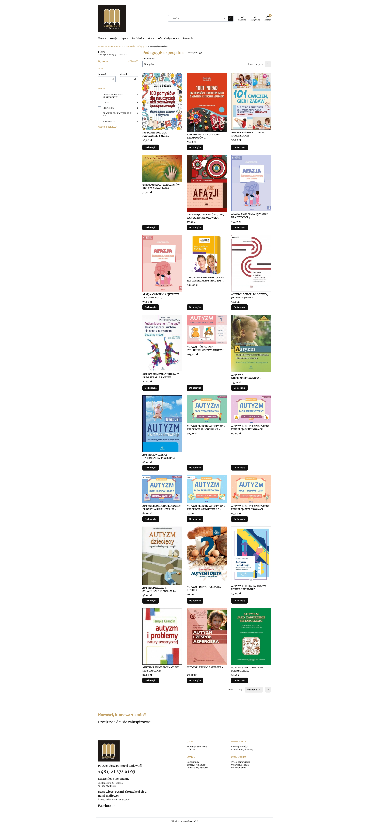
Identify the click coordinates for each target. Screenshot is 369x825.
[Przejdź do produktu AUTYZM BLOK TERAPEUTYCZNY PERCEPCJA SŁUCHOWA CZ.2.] (251, 409)
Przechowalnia (238, 767)
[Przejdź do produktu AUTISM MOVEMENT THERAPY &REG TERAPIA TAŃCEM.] (162, 343)
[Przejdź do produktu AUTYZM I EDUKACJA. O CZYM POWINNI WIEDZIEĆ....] (251, 555)
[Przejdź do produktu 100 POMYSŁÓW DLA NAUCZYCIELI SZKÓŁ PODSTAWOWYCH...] (162, 101)
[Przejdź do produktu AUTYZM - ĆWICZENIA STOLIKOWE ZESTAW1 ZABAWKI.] (207, 329)
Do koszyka (151, 147)
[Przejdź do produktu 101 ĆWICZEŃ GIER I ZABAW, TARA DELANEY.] (251, 101)
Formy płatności (239, 746)
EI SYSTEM (108, 108)
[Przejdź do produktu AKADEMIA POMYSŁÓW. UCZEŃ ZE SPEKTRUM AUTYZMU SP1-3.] (207, 255)
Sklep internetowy (183, 821)
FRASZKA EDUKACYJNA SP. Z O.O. (117, 114)
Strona (251, 64)
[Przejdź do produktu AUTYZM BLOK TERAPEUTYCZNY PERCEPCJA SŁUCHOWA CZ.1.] (207, 409)
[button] (230, 18)
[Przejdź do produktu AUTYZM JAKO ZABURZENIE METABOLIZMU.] (251, 636)
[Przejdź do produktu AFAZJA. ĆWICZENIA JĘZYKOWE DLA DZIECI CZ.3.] (251, 183)
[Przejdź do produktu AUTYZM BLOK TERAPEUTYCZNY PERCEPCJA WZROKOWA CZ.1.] (207, 489)
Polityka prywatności (197, 767)
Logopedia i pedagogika (136, 46)
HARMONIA (109, 121)
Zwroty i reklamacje (197, 765)
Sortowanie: (148, 58)
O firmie (191, 749)
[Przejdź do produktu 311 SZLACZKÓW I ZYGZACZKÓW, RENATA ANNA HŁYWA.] (162, 168)
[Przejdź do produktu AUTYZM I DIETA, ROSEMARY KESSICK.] (207, 555)
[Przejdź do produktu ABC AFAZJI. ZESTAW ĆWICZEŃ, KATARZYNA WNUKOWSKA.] (207, 183)
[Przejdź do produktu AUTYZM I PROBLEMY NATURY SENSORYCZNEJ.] (162, 636)
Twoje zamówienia (240, 762)
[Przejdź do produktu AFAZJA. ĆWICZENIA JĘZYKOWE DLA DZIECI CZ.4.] (162, 263)
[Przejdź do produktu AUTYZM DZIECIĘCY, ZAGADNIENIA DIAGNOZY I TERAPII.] (162, 556)
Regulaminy (193, 762)
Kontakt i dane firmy (197, 746)
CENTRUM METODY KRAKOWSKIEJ (113, 96)
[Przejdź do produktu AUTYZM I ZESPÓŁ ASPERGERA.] (207, 636)
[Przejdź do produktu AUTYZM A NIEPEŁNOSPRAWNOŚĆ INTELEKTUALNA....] (251, 343)
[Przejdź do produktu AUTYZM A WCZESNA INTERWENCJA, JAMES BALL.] (162, 423)
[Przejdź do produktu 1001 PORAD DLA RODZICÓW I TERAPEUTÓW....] (207, 102)
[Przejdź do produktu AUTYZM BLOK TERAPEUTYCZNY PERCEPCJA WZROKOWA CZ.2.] (251, 489)
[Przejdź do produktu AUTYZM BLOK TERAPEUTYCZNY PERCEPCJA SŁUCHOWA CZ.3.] (162, 489)
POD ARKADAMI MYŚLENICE (110, 46)
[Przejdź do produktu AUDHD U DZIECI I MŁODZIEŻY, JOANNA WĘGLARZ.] (251, 263)
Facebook (105, 806)
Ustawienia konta (240, 765)
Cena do (124, 74)
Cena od (102, 74)
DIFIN (106, 102)
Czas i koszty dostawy (242, 749)
